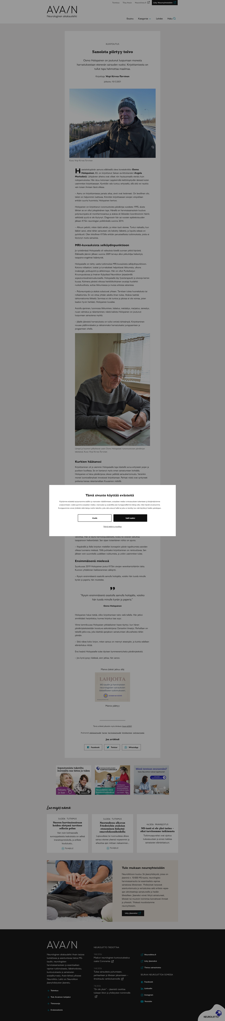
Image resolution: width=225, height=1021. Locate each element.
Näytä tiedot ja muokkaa (112, 526)
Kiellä (94, 518)
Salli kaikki (130, 518)
